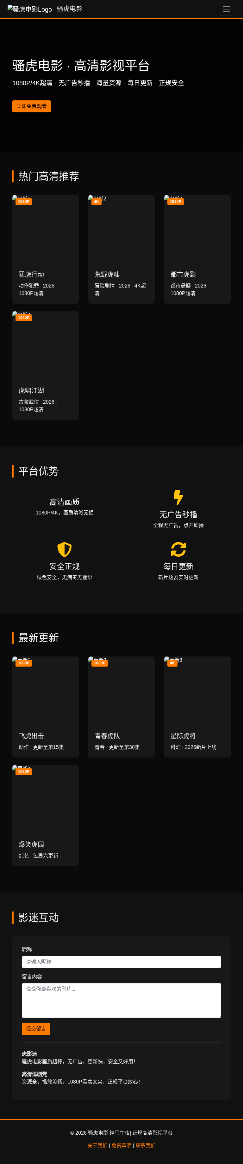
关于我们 (97, 1145)
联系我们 (145, 1145)
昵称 (27, 949)
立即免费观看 (31, 106)
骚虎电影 (68, 8)
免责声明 (121, 1145)
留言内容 (32, 976)
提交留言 (36, 1028)
